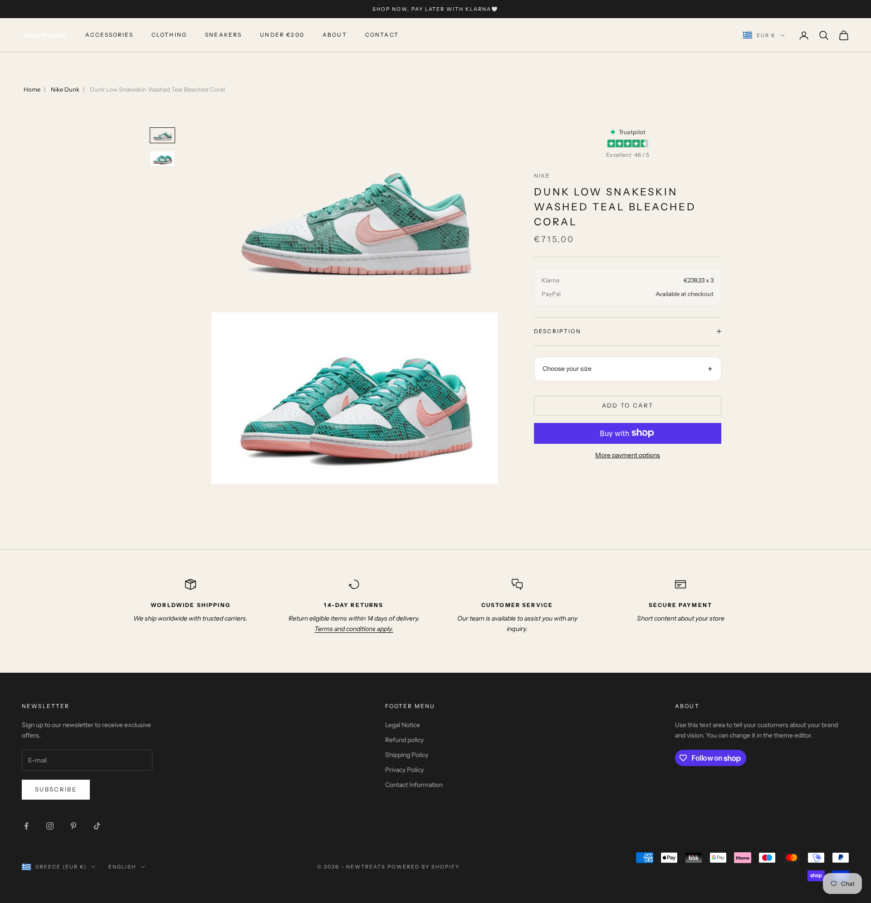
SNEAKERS (223, 35)
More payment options (627, 455)
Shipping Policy (406, 755)
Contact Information (414, 785)
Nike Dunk (65, 89)
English (122, 867)
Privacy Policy (404, 770)
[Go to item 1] (162, 135)
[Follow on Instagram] (49, 825)
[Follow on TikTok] (97, 825)
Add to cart (628, 405)
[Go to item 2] (162, 158)
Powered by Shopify (423, 867)
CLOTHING (169, 35)
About (335, 35)
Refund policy (404, 740)
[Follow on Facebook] (26, 825)
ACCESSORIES (109, 35)
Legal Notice (402, 725)
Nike (542, 175)
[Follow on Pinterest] (73, 825)
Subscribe (56, 789)
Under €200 (282, 35)
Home (32, 89)
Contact (382, 35)
